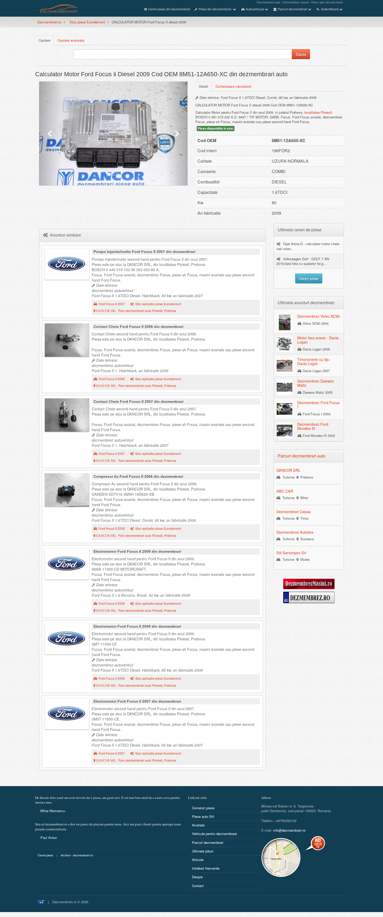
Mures (304, 559)
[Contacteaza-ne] (293, 857)
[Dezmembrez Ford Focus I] (284, 408)
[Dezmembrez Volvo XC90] (284, 322)
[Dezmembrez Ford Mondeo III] (284, 430)
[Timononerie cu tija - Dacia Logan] (284, 365)
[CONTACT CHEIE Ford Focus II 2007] (67, 415)
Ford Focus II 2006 (111, 379)
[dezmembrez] (309, 596)
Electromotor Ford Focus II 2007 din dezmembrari (137, 701)
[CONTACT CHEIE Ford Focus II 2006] (67, 340)
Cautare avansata (71, 40)
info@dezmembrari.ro (289, 830)
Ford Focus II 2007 (111, 304)
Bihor (303, 497)
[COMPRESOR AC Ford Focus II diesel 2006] (67, 490)
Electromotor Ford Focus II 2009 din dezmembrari (137, 551)
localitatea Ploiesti (318, 112)
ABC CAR (284, 491)
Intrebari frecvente (205, 868)
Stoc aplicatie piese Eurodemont (158, 304)
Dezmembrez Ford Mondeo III (312, 426)
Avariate (198, 825)
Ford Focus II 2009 (111, 603)
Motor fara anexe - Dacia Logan (317, 340)
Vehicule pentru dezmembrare (214, 833)
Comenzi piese (203, 807)
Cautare (44, 40)
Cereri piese (45, 855)
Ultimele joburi (202, 851)
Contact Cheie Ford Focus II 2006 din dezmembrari (138, 326)
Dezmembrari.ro (49, 22)
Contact (198, 885)
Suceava (306, 538)
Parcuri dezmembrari (207, 842)
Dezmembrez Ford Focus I (318, 404)
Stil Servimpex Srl (291, 552)
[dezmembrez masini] (309, 583)
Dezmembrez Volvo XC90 (318, 316)
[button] (50, 133)
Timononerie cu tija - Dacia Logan (314, 361)
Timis (303, 518)
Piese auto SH (203, 816)
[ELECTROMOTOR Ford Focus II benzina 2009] (67, 564)
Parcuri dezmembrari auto (301, 456)
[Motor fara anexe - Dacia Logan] (284, 344)
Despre (197, 876)
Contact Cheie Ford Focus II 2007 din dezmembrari (138, 401)
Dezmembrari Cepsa (293, 511)
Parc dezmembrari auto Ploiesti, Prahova (135, 311)
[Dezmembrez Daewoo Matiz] (284, 387)
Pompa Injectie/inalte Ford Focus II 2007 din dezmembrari (144, 252)
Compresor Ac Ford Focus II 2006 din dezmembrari (138, 476)
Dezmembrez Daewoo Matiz (315, 383)
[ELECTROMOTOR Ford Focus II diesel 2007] (67, 713)
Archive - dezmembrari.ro (77, 855)
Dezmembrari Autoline (294, 532)
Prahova (305, 477)
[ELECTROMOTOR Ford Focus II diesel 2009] (67, 638)
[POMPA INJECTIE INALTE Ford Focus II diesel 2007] (67, 264)
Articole (197, 859)
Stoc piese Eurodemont (87, 22)
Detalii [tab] (203, 86)
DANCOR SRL (288, 470)
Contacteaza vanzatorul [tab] (233, 86)
